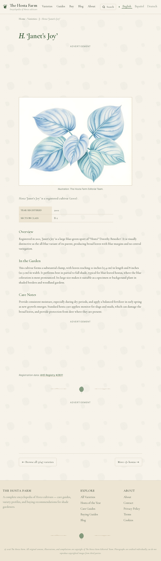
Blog (80, 6)
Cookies (128, 520)
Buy (71, 6)
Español (139, 6)
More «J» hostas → (128, 462)
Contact (128, 503)
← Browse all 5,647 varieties (38, 462)
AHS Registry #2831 (51, 375)
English (126, 6)
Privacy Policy (132, 508)
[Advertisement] (80, 71)
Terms (127, 514)
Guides (61, 6)
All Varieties (87, 497)
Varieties (47, 6)
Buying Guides (89, 514)
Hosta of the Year (90, 503)
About (91, 6)
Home (22, 18)
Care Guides (87, 508)
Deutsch (152, 6)
